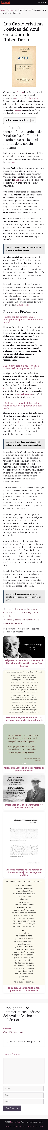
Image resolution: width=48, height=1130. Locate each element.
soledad (19, 422)
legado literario (24, 305)
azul (5, 388)
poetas (15, 162)
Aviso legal (9, 1127)
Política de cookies (36, 1127)
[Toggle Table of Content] (31, 120)
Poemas (20, 92)
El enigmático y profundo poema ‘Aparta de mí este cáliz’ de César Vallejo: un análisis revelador (23, 612)
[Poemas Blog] (5, 2)
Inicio (2, 10)
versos (18, 110)
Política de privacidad (21, 1127)
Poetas (10, 10)
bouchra (7, 1028)
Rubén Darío (34, 98)
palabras (18, 180)
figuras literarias (24, 394)
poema (17, 98)
